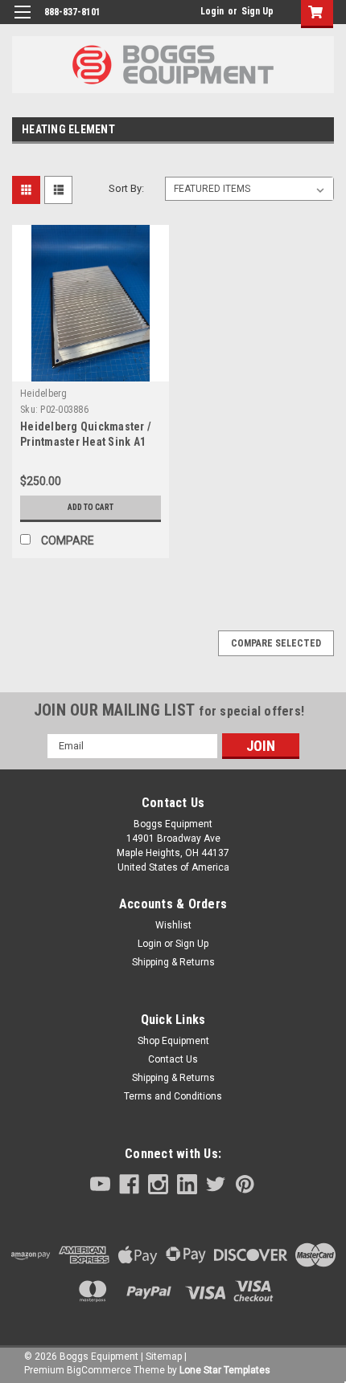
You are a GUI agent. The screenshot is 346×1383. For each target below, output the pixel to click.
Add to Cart (90, 507)
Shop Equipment (173, 1040)
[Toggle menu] (22, 22)
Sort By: (126, 188)
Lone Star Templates (224, 1370)
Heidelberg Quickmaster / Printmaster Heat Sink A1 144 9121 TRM (85, 441)
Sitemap (164, 1356)
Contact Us (173, 1059)
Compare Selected (276, 643)
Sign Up (257, 11)
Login (212, 11)
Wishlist (173, 925)
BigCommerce (99, 1370)
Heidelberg (44, 393)
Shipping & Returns (173, 962)
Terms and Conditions (173, 1096)
